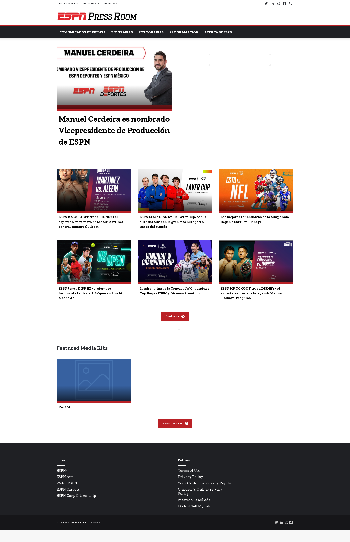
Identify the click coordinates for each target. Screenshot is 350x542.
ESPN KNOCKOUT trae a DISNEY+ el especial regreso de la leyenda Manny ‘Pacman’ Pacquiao (251, 293)
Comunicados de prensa (82, 32)
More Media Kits (172, 423)
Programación (184, 32)
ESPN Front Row (69, 3)
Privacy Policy (190, 476)
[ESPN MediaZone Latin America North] (97, 16)
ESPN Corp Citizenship (76, 495)
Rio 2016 (66, 407)
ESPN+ (62, 470)
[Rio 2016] (94, 380)
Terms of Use (189, 470)
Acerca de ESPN (218, 32)
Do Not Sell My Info (194, 506)
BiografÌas (122, 32)
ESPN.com (110, 3)
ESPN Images (91, 3)
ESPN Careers (68, 489)
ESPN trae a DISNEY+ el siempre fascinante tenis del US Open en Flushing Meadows (92, 293)
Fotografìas (151, 32)
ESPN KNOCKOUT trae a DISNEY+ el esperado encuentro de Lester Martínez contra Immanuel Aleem (91, 222)
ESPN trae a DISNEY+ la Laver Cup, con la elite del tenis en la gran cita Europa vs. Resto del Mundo (173, 222)
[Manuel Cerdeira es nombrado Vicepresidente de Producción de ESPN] (114, 76)
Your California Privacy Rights (204, 483)
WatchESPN (67, 483)
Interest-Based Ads (194, 499)
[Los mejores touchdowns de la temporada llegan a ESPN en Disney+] (256, 190)
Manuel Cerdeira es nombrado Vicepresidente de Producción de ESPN (114, 130)
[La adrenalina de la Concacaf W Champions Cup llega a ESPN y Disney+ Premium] (175, 261)
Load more (172, 316)
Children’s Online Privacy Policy (200, 491)
